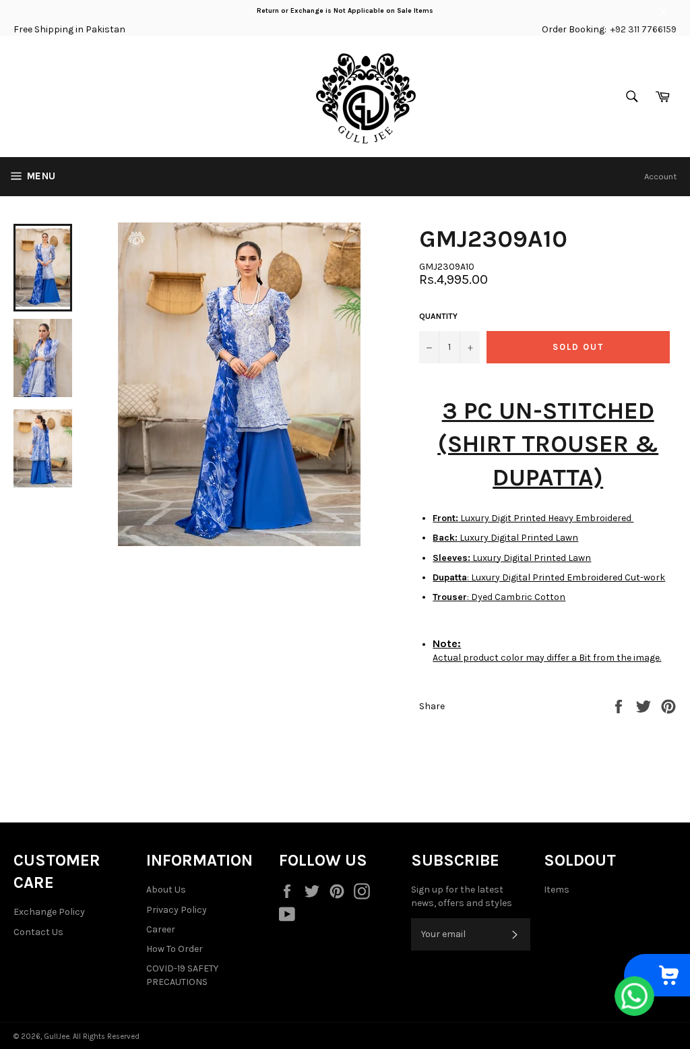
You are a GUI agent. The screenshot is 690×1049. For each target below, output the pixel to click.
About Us (166, 889)
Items (556, 889)
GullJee (56, 1036)
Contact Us (38, 932)
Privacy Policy (176, 910)
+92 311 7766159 (643, 29)
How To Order (174, 949)
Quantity (438, 316)
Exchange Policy (49, 912)
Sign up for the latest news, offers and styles (461, 896)
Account (660, 176)
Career (160, 929)
